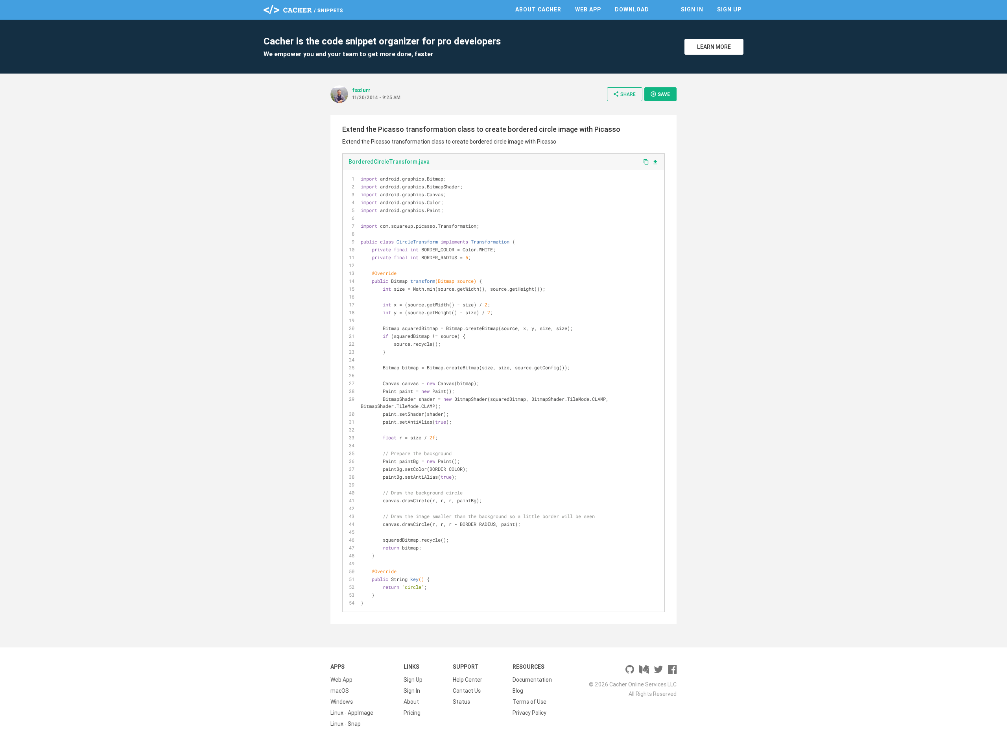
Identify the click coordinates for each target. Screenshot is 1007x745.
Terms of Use (529, 701)
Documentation (532, 679)
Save (660, 94)
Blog (518, 690)
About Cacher (538, 9)
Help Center (467, 679)
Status (461, 701)
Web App (588, 9)
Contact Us (467, 690)
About (411, 701)
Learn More (714, 46)
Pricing (412, 712)
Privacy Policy (529, 712)
